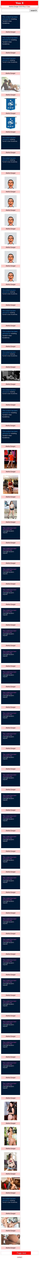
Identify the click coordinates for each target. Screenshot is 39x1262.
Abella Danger (11, 32)
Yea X (20, 3)
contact (19, 1257)
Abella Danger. (11, 425)
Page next (21, 1253)
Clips (28, 6)
